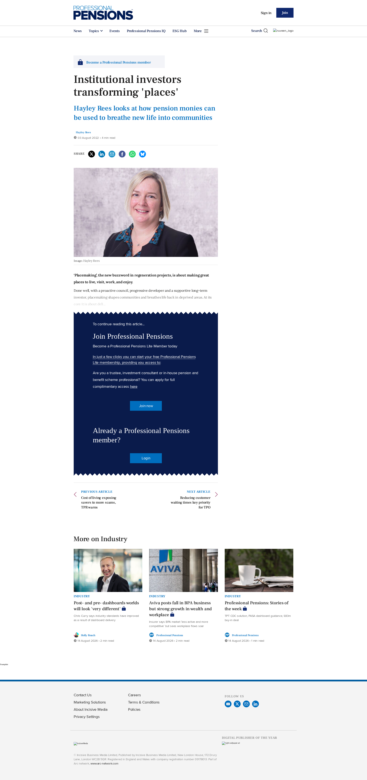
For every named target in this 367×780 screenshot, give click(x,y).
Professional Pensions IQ (146, 31)
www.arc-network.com (104, 763)
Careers (134, 695)
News (77, 31)
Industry (82, 596)
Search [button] (256, 30)
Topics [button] (94, 31)
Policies (134, 709)
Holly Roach (88, 635)
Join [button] (285, 12)
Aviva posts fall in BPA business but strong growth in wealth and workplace (180, 609)
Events (114, 31)
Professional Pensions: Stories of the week (256, 606)
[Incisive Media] (81, 743)
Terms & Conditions (144, 702)
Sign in (266, 13)
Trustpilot (4, 664)
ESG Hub (179, 31)
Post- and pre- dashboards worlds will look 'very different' (106, 606)
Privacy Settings (87, 716)
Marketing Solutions (90, 702)
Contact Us (83, 695)
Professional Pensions (169, 635)
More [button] (198, 31)
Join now (146, 405)
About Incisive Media (90, 709)
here (133, 386)
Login (146, 458)
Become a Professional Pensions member (118, 62)
